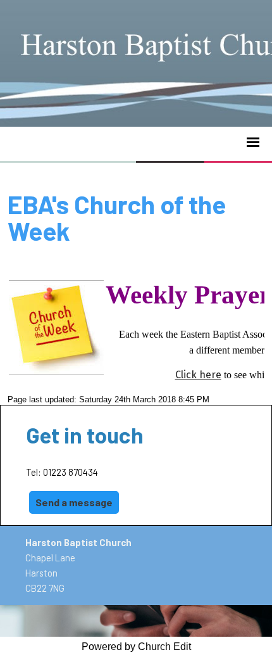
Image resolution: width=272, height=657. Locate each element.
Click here (198, 375)
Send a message (74, 502)
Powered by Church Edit (136, 646)
